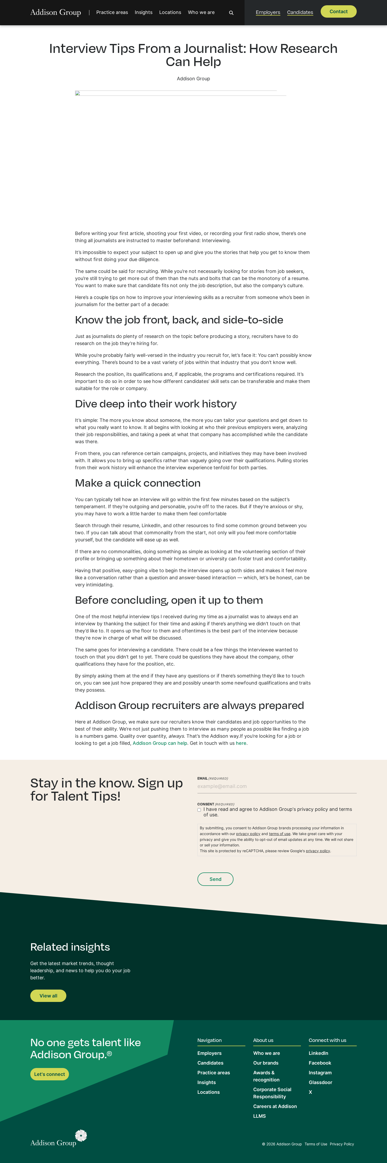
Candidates (300, 12)
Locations (170, 12)
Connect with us (327, 1040)
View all (48, 996)
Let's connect (49, 1074)
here (241, 743)
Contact (339, 11)
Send (215, 879)
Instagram (320, 1073)
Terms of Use (316, 1144)
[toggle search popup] (231, 13)
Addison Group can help (160, 743)
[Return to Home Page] (58, 1139)
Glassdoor (320, 1082)
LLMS (259, 1116)
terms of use (279, 834)
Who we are (201, 12)
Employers (268, 12)
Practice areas (112, 12)
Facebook (320, 1063)
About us (263, 1040)
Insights (143, 12)
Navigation (209, 1040)
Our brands (266, 1063)
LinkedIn (318, 1053)
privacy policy (312, 809)
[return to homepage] (55, 13)
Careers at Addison (275, 1106)
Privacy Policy (342, 1144)
